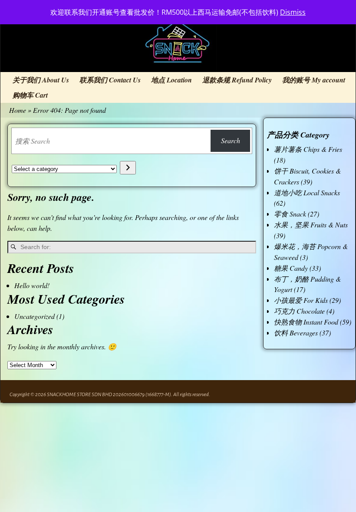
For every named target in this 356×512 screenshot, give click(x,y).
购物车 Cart (30, 95)
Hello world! (31, 285)
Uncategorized (34, 316)
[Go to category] (128, 167)
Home (17, 110)
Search (230, 140)
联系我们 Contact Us (110, 80)
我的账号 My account (313, 80)
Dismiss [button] (293, 12)
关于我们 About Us (41, 80)
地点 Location (171, 80)
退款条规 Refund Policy (237, 80)
